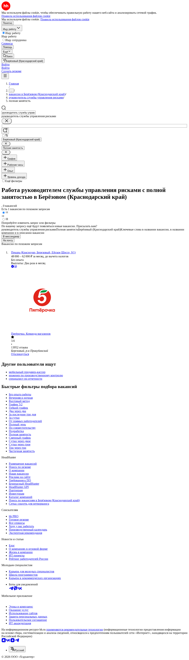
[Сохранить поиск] (5, 131)
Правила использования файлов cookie (64, 19)
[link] (7, 56)
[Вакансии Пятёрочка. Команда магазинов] (98, 300)
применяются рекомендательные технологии (74, 629)
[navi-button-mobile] (5, 76)
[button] (5, 64)
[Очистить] (6, 121)
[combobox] (18, 113)
